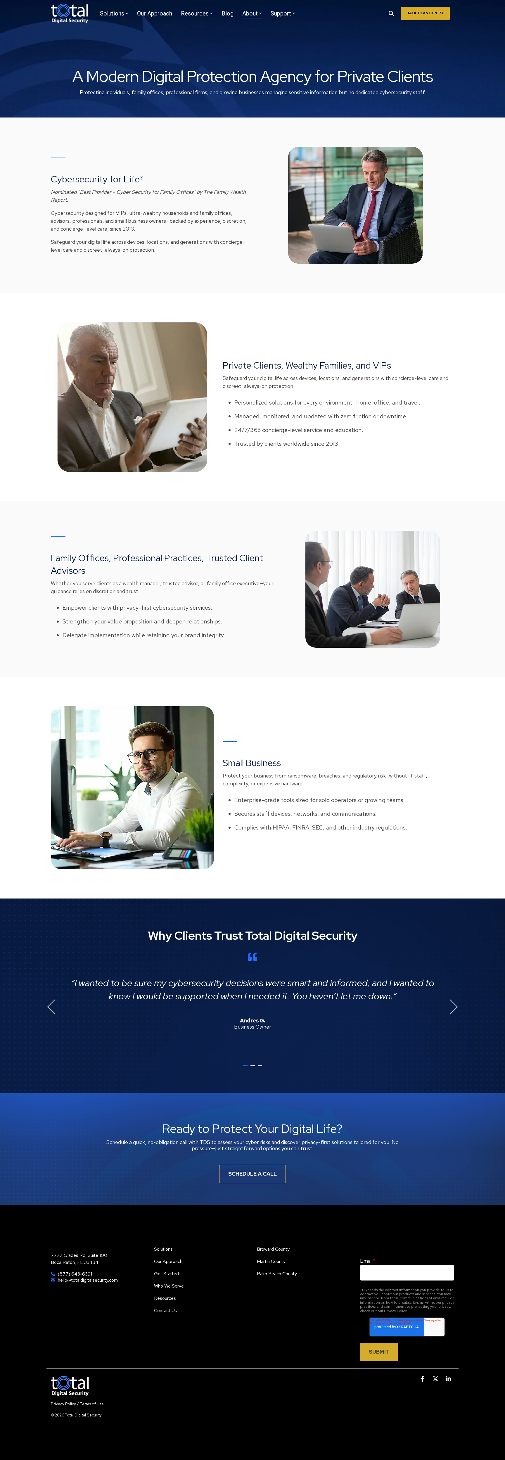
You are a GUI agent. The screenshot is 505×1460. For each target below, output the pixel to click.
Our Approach (154, 13)
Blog (228, 13)
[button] (423, 1379)
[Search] (391, 13)
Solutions (112, 13)
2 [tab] (253, 1068)
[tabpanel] (252, 1004)
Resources (195, 13)
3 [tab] (261, 1068)
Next (450, 1007)
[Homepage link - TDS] (70, 1393)
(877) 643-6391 (75, 1274)
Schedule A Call (252, 1173)
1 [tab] (246, 1068)
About (250, 13)
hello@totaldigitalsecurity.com (88, 1280)
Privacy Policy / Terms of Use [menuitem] (77, 1404)
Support (281, 13)
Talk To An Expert (425, 13)
